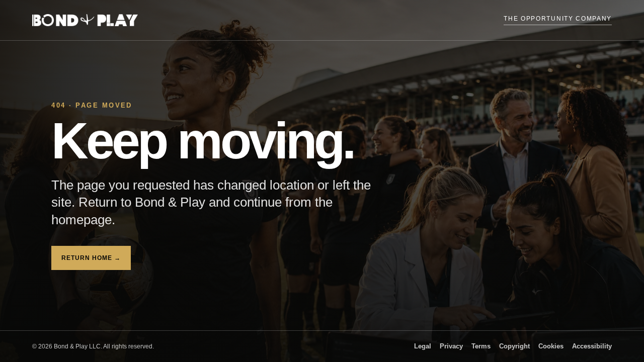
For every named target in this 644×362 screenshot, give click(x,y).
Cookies (551, 346)
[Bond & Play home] (85, 20)
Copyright (514, 346)
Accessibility (592, 346)
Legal (422, 346)
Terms (481, 346)
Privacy (451, 346)
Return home (90, 257)
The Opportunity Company (558, 18)
